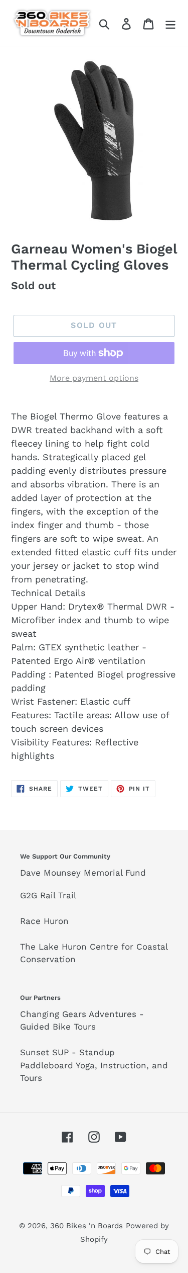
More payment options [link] (94, 378)
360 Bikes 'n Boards (86, 1225)
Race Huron (44, 921)
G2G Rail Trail (48, 895)
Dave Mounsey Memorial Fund (83, 873)
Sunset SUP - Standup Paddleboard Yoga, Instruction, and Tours (94, 1065)
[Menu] (170, 23)
